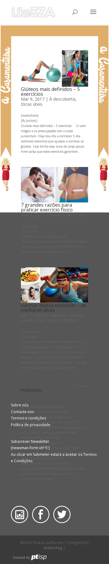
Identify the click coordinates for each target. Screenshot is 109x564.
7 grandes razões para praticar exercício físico (47, 207)
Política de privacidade (30, 424)
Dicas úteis (31, 104)
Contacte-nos (22, 411)
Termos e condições (28, 418)
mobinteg (53, 547)
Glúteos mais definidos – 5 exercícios (50, 91)
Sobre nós (19, 405)
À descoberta (62, 99)
